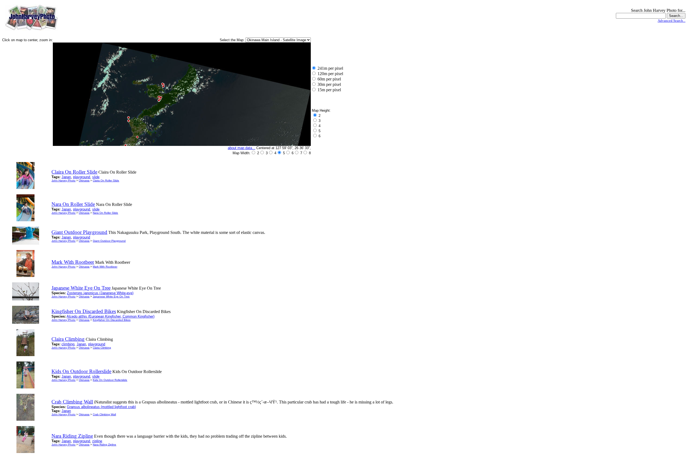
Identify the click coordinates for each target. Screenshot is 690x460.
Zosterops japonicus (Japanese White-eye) (100, 293)
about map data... (241, 148)
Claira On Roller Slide (106, 180)
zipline (97, 441)
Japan (66, 177)
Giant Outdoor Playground (109, 240)
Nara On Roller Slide (105, 212)
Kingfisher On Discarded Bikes (111, 319)
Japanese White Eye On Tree (111, 296)
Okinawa (84, 180)
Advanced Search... (671, 21)
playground (81, 177)
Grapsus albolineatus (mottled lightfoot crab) (101, 407)
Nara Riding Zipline (104, 444)
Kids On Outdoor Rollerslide (110, 379)
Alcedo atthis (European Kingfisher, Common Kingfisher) (110, 316)
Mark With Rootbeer (105, 266)
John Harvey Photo (63, 180)
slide (95, 177)
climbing (67, 344)
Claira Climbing (102, 347)
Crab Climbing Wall (104, 414)
